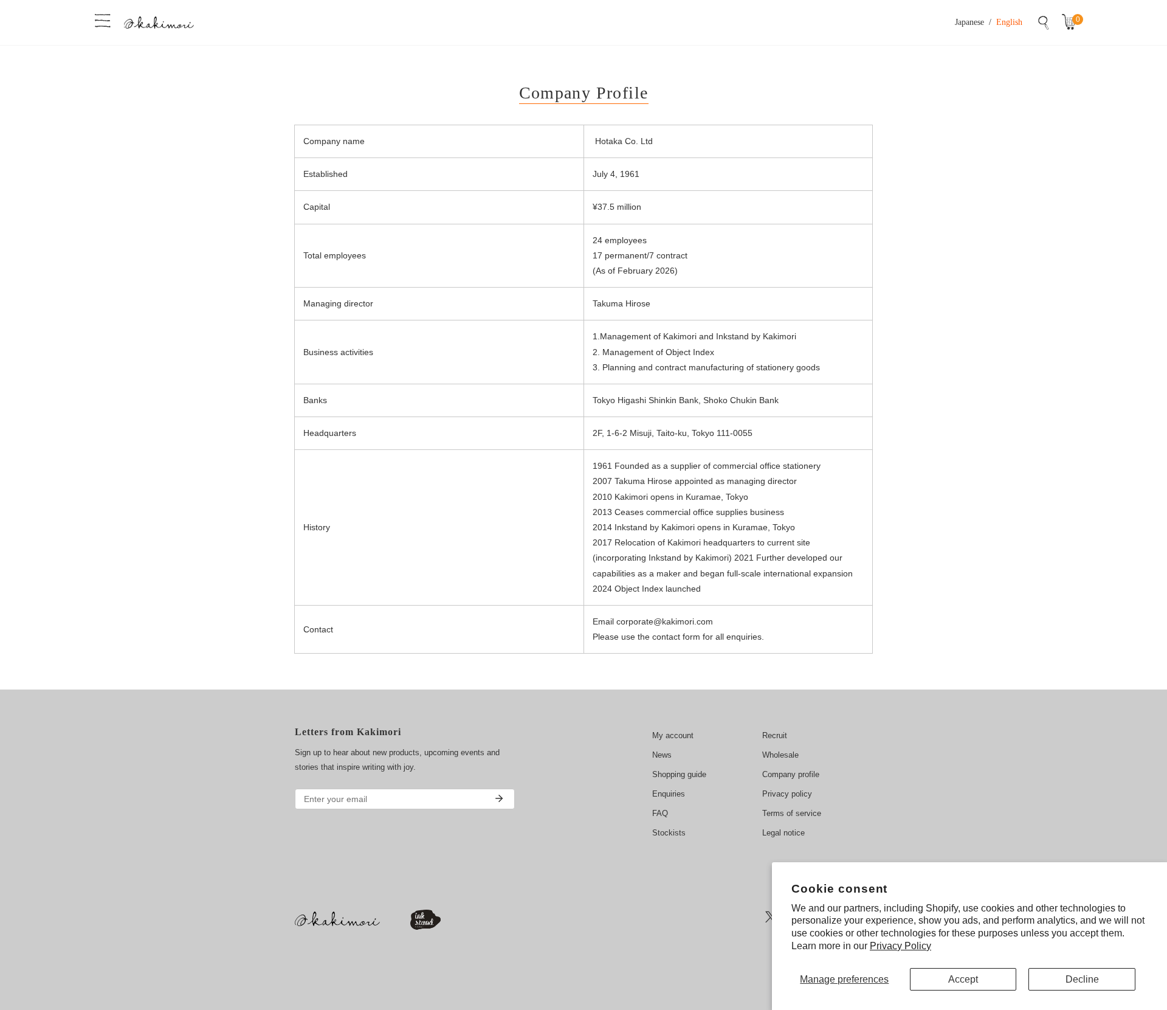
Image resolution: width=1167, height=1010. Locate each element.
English (1009, 22)
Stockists (669, 832)
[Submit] (499, 798)
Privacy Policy (900, 946)
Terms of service (791, 813)
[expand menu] (102, 19)
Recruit (774, 735)
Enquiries (668, 793)
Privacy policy (787, 793)
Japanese (969, 22)
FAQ (660, 813)
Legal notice (783, 832)
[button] (1071, 22)
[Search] (1043, 22)
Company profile (790, 774)
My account (673, 735)
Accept (963, 979)
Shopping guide (679, 774)
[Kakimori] (159, 22)
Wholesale (780, 754)
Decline (1082, 979)
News (662, 754)
